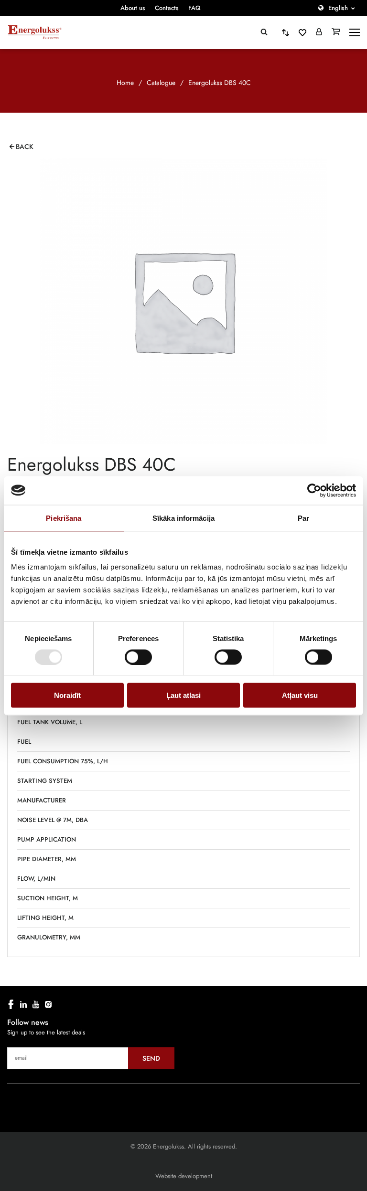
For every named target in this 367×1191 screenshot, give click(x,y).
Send (151, 1058)
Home (125, 82)
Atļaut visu (300, 695)
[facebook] (11, 1004)
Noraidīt (67, 695)
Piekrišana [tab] (63, 518)
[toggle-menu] (354, 32)
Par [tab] (303, 518)
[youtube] (36, 1004)
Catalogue (161, 82)
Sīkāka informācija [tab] (183, 518)
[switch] (138, 656)
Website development (183, 1175)
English (338, 7)
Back (24, 146)
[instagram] (48, 1004)
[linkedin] (23, 1004)
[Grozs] (336, 32)
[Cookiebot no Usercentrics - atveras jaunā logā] (314, 490)
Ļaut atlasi (183, 695)
